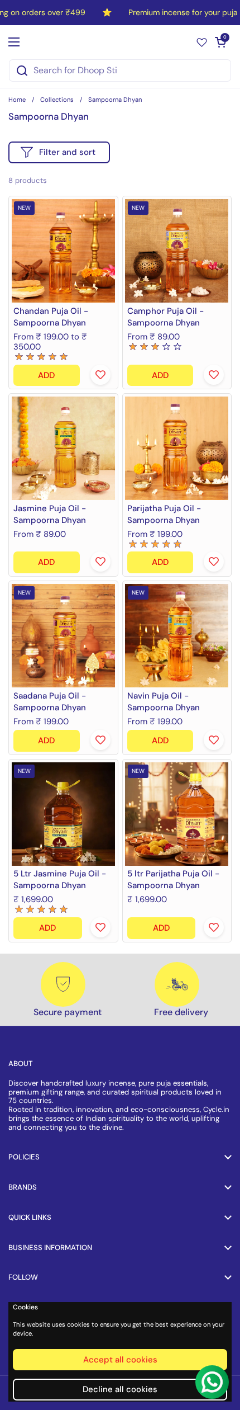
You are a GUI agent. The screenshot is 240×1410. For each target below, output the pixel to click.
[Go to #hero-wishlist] (202, 42)
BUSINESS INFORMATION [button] (50, 1247)
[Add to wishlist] (100, 375)
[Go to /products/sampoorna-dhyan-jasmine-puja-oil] (63, 448)
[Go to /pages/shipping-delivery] (177, 984)
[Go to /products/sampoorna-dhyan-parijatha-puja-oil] (177, 448)
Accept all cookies (120, 1359)
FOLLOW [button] (23, 1277)
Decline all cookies (120, 1389)
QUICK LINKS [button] (29, 1217)
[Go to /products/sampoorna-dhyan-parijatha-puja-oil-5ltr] (177, 814)
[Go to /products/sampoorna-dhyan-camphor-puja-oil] (177, 250)
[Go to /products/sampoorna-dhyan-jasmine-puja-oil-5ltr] (63, 814)
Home (17, 99)
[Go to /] (117, 41)
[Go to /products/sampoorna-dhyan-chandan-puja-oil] (63, 250)
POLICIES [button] (24, 1157)
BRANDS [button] (22, 1187)
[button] (220, 42)
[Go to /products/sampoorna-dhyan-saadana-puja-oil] (63, 635)
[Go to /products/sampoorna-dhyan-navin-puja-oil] (177, 635)
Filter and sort (67, 152)
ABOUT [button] (20, 1063)
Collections (57, 99)
